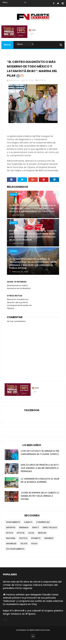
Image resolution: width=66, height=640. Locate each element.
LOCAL (31, 533)
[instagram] (63, 3)
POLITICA (23, 538)
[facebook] (53, 3)
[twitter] (58, 3)
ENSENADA (23, 527)
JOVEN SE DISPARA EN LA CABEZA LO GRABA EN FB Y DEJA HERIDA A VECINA (40, 496)
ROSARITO (36, 538)
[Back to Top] (33, 636)
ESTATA (9, 533)
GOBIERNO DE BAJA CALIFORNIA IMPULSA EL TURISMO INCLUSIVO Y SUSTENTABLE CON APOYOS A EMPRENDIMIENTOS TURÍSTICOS (32, 208)
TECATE (23, 543)
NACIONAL (10, 538)
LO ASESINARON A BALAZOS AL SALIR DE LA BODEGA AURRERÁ (40, 480)
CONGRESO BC (43, 522)
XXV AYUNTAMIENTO (15, 549)
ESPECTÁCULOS (50, 527)
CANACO (28, 522)
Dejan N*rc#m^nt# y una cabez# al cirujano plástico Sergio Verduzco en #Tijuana (33, 612)
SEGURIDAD (11, 543)
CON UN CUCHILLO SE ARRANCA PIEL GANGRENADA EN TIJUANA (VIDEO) (40, 452)
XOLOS (34, 543)
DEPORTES (10, 527)
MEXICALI (42, 533)
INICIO (7, 44)
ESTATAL (42, 80)
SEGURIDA (48, 538)
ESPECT (35, 527)
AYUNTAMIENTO (13, 522)
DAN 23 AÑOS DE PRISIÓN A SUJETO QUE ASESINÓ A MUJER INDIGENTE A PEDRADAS (40, 468)
